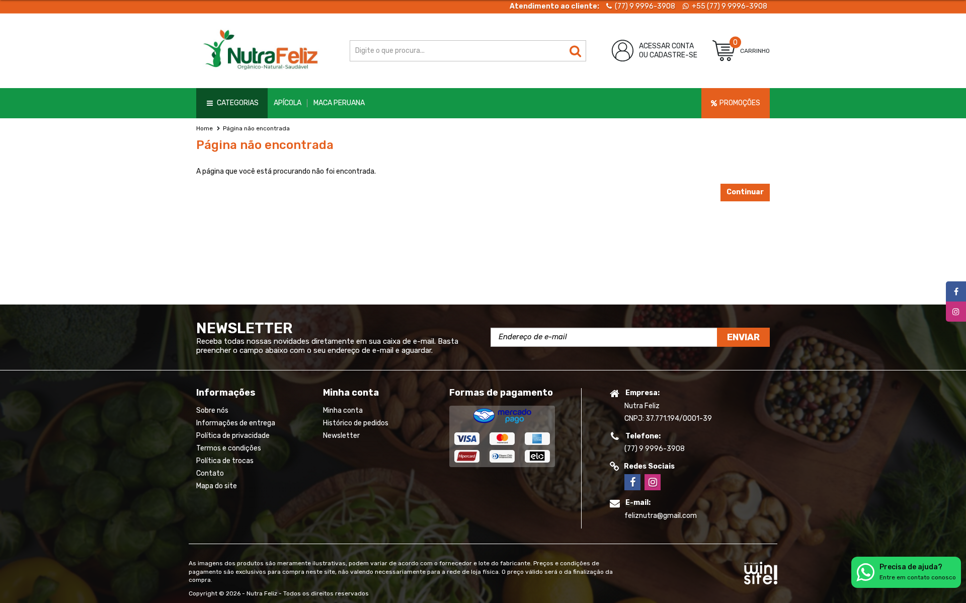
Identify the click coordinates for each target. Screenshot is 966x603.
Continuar (745, 192)
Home (204, 128)
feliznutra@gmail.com (660, 515)
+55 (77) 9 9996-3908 (728, 6)
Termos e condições (228, 448)
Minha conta (343, 410)
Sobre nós (212, 410)
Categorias (238, 103)
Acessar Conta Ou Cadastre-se (668, 50)
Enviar (743, 337)
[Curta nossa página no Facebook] (632, 482)
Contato (210, 473)
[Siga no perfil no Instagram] (653, 482)
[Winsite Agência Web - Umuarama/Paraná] (760, 571)
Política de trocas (225, 461)
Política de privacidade (233, 435)
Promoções (739, 103)
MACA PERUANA (339, 103)
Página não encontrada (256, 128)
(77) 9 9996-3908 (644, 6)
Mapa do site (216, 486)
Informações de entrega (235, 423)
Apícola (287, 103)
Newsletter (341, 435)
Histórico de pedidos (355, 423)
